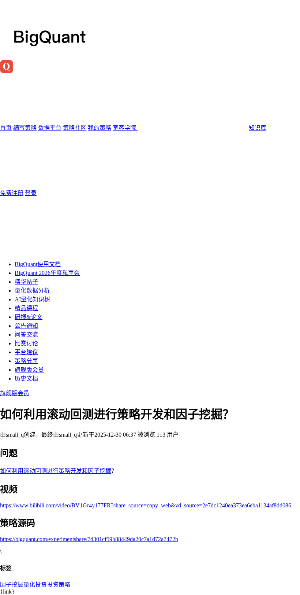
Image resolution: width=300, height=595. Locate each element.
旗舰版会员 (29, 370)
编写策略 (25, 128)
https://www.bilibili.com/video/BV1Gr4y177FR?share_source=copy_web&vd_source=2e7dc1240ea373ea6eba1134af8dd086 (145, 505)
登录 (31, 193)
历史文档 (26, 378)
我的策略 (99, 128)
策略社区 (74, 128)
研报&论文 (28, 317)
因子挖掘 (11, 584)
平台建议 (26, 352)
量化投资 (35, 584)
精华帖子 (26, 282)
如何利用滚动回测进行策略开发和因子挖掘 (55, 471)
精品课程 (26, 308)
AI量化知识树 (32, 299)
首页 (6, 128)
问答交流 (26, 334)
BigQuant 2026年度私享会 (47, 273)
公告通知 (26, 326)
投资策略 (58, 584)
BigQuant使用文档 (38, 264)
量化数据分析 (32, 290)
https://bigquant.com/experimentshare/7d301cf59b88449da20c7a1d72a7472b (89, 539)
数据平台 (49, 128)
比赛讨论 (26, 343)
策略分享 (26, 361)
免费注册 (11, 193)
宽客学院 (125, 128)
